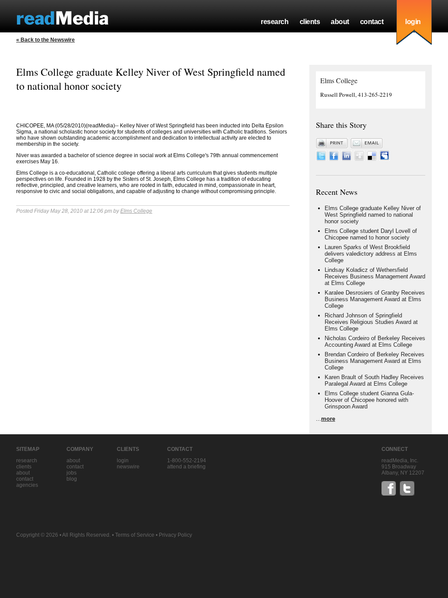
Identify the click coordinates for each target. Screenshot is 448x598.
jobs (71, 473)
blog (71, 479)
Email (366, 143)
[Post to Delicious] (372, 158)
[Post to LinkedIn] (346, 158)
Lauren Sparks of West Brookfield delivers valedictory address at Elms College (371, 254)
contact (372, 21)
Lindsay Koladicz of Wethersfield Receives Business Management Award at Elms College (375, 276)
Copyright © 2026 (37, 535)
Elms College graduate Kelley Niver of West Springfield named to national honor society (373, 215)
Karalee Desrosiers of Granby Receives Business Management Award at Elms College (375, 299)
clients (310, 21)
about (340, 21)
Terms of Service (134, 535)
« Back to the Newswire (45, 40)
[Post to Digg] (359, 158)
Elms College (136, 211)
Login (123, 460)
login (413, 21)
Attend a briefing (186, 467)
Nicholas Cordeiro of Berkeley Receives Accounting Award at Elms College (375, 341)
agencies (27, 485)
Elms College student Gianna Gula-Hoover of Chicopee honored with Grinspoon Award (369, 400)
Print (332, 143)
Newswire (128, 467)
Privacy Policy (175, 535)
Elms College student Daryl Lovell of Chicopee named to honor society (371, 234)
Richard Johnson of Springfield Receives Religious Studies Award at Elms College (371, 322)
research (274, 21)
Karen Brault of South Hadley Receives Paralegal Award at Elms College (374, 380)
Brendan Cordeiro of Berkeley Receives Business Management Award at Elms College (374, 361)
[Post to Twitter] (321, 158)
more (328, 418)
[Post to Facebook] (334, 158)
